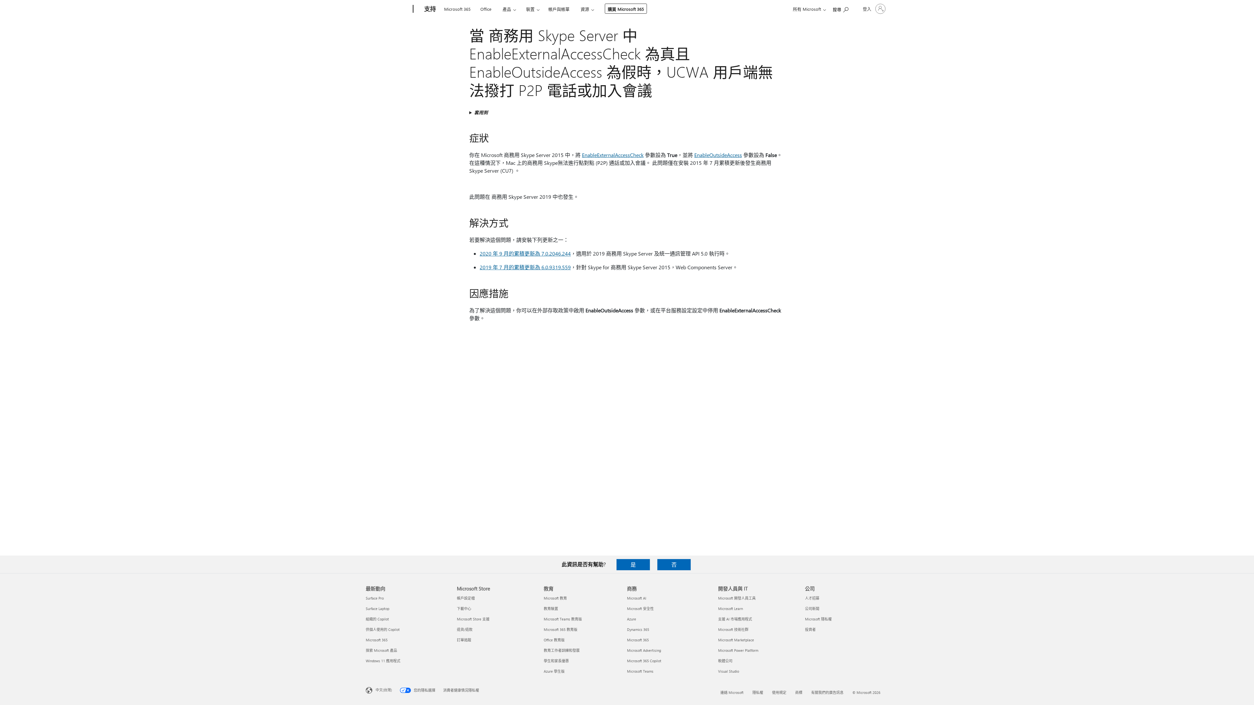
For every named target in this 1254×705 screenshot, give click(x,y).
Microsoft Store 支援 (473, 619)
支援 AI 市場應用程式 (735, 619)
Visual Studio (728, 671)
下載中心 (464, 608)
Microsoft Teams (640, 671)
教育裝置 (551, 608)
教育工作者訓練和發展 (562, 650)
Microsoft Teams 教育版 (563, 619)
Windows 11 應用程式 (383, 660)
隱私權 (757, 692)
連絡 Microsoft (732, 692)
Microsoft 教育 (555, 598)
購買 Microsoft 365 (626, 9)
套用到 (481, 112)
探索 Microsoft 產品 (381, 650)
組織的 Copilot (377, 619)
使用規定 (779, 692)
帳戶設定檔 (466, 598)
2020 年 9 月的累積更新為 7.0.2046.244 (525, 253)
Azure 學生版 (554, 671)
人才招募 (812, 598)
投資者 (810, 629)
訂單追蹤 (464, 639)
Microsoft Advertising (644, 650)
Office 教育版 (554, 639)
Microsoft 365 (457, 9)
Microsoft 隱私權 (818, 619)
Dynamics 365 (638, 629)
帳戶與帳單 (559, 9)
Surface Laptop (377, 608)
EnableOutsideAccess (718, 154)
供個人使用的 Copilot (383, 629)
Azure (631, 619)
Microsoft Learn (730, 608)
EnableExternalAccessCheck (613, 154)
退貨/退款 (465, 629)
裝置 (530, 9)
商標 (798, 692)
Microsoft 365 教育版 (560, 629)
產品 (507, 9)
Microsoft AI (636, 598)
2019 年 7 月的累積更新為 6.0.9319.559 (525, 267)
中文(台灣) (384, 689)
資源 (585, 9)
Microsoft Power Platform (738, 650)
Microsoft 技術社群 (733, 629)
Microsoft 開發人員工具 (737, 598)
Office (485, 9)
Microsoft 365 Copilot (644, 660)
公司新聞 (812, 608)
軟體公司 (725, 660)
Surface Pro (375, 598)
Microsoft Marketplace (736, 639)
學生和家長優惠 (556, 660)
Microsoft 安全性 (640, 608)
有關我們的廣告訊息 (827, 692)
